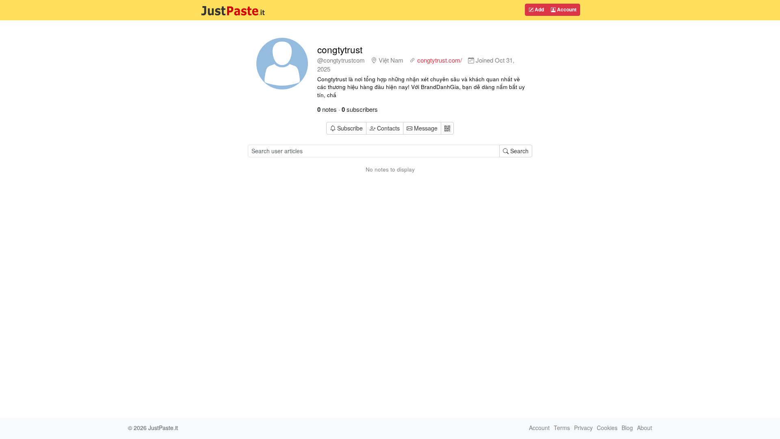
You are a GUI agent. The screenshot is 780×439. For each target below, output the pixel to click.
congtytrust (339, 49)
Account (566, 9)
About (644, 428)
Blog (627, 428)
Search (519, 151)
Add (538, 9)
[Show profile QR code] (447, 128)
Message (425, 128)
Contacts (388, 128)
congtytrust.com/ (439, 60)
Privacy (583, 428)
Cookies (607, 428)
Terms (562, 428)
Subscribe (350, 128)
